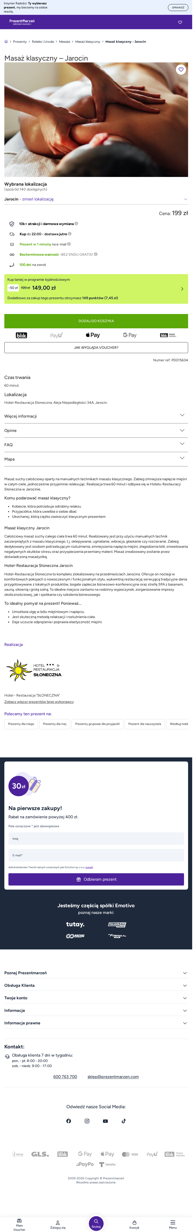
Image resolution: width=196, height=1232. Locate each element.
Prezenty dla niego (21, 724)
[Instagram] (87, 1121)
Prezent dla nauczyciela (144, 724)
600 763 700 (65, 1076)
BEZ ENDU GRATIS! (77, 254)
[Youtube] (105, 1121)
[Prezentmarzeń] (22, 22)
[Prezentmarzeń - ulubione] (180, 22)
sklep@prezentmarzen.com (113, 1076)
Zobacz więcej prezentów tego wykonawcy (39, 702)
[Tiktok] (124, 1121)
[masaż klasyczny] (96, 119)
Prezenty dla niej (54, 724)
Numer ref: (162, 360)
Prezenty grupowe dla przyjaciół (97, 724)
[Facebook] (69, 1121)
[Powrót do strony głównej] (6, 41)
